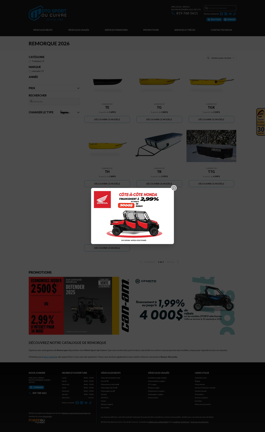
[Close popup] (174, 188)
